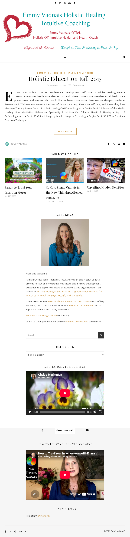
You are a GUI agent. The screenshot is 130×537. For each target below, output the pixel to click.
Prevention (85, 73)
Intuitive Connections (76, 321)
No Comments (76, 85)
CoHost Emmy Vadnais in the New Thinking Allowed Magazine (64, 192)
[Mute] (95, 411)
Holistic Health (64, 73)
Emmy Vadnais (19, 143)
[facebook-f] (55, 3)
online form (43, 515)
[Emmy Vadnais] (65, 29)
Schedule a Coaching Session (41, 315)
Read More (65, 131)
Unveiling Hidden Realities (105, 187)
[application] (65, 393)
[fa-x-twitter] (60, 3)
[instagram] (65, 3)
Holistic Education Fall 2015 (65, 78)
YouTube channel (69, 301)
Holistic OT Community (81, 305)
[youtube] (69, 3)
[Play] (30, 411)
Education (44, 73)
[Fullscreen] (100, 411)
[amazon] (74, 3)
